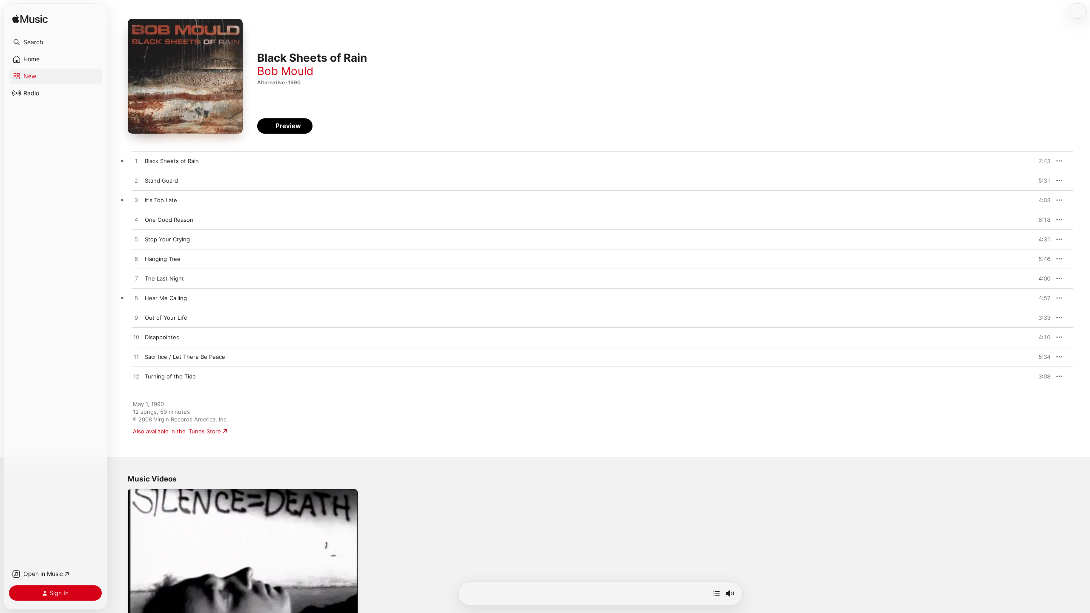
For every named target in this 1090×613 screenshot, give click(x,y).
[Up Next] (716, 593)
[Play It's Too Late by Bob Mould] (136, 200)
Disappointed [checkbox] (162, 337)
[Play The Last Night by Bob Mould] (136, 279)
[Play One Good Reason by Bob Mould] (136, 220)
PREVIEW (1041, 160)
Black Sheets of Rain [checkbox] (172, 161)
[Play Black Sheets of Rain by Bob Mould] (136, 161)
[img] (30, 19)
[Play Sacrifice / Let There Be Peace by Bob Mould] (136, 357)
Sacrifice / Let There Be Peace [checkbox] (185, 356)
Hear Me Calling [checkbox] (166, 298)
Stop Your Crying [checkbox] (167, 239)
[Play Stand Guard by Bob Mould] (136, 181)
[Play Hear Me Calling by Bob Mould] (136, 298)
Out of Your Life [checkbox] (166, 317)
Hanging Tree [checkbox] (163, 258)
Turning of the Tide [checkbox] (170, 376)
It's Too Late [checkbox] (161, 200)
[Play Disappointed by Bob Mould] (136, 337)
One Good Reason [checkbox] (169, 219)
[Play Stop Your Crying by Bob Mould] (136, 239)
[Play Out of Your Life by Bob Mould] (136, 318)
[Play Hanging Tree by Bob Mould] (136, 259)
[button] (55, 42)
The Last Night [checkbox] (164, 278)
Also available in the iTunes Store (177, 431)
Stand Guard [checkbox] (161, 180)
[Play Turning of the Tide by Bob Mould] (136, 377)
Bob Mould (285, 70)
